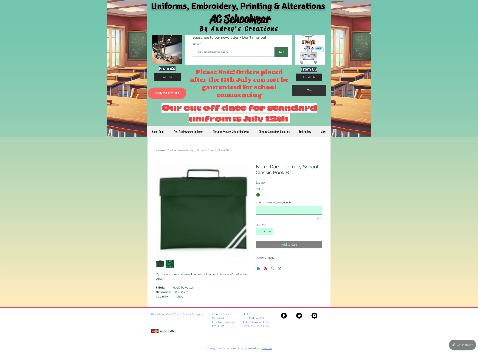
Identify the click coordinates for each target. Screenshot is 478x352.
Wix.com (267, 348)
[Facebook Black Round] (284, 316)
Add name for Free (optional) (273, 202)
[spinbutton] (264, 231)
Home (160, 150)
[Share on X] (279, 269)
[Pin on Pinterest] (265, 269)
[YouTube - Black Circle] (314, 316)
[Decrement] (258, 231)
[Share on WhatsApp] (272, 269)
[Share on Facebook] (258, 269)
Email (196, 43)
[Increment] (270, 231)
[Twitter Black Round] (299, 316)
